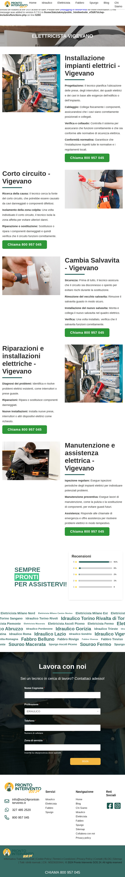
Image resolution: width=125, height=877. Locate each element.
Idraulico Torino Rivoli (21, 618)
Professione (32, 704)
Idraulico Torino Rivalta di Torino (76, 618)
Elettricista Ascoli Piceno (46, 623)
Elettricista (51, 803)
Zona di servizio (34, 740)
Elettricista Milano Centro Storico (35, 613)
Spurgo (49, 812)
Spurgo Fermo (75, 644)
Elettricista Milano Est (71, 613)
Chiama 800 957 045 (62, 872)
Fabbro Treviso (92, 639)
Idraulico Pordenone (19, 628)
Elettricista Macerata (14, 623)
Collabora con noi (85, 833)
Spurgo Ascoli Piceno (43, 644)
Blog (78, 803)
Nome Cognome (34, 688)
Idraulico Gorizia (53, 628)
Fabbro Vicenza (70, 639)
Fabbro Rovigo (48, 639)
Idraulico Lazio (30, 634)
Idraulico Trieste (86, 628)
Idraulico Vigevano (95, 634)
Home (79, 799)
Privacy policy (83, 838)
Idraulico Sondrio (60, 634)
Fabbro (49, 808)
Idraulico (50, 799)
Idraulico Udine (109, 629)
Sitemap (80, 829)
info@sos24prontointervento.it (25, 801)
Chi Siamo (81, 808)
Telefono (30, 720)
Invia (85, 761)
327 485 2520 (21, 810)
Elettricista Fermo (81, 623)
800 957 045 (20, 817)
